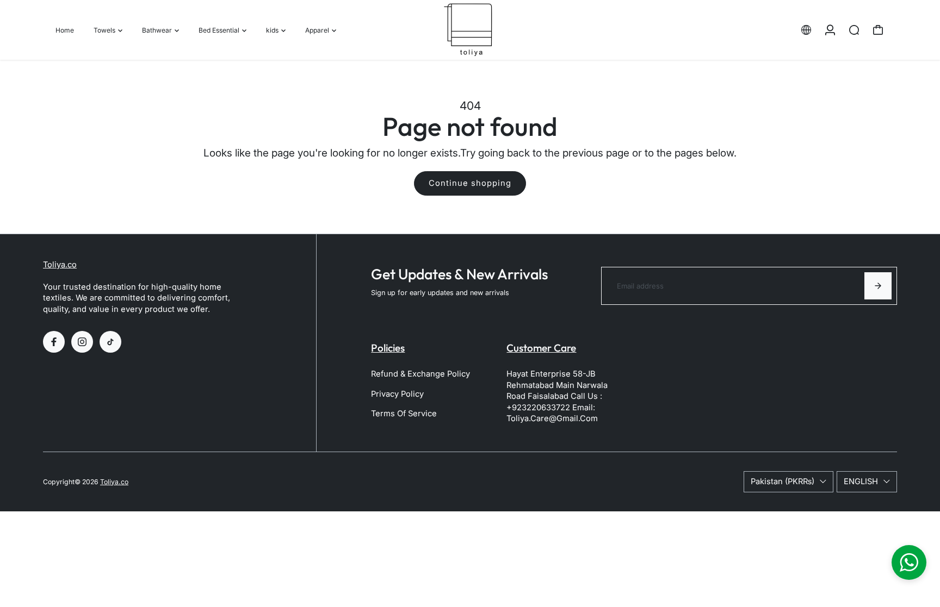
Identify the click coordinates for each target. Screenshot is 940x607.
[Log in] (830, 30)
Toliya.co (60, 265)
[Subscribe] (878, 286)
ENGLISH (861, 481)
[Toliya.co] (470, 30)
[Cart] (878, 30)
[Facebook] (54, 342)
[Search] (854, 30)
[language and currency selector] (806, 30)
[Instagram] (82, 342)
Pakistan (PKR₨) (782, 481)
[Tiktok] (110, 342)
